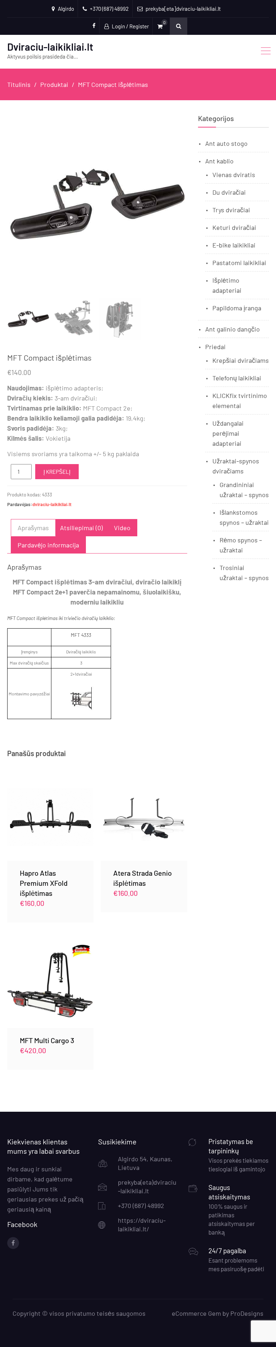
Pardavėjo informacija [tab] (48, 545)
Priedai (215, 347)
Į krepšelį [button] (50, 817)
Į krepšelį (56, 471)
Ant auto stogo (226, 143)
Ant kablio (219, 161)
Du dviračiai (229, 192)
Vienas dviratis (233, 175)
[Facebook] (13, 1243)
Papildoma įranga (236, 308)
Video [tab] (122, 528)
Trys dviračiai (231, 210)
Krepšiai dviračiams (240, 360)
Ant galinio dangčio (232, 329)
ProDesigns (246, 1313)
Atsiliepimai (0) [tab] (81, 528)
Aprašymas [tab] (33, 528)
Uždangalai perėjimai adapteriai (228, 433)
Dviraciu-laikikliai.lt (50, 47)
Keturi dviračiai (234, 227)
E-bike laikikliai (234, 245)
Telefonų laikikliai (236, 378)
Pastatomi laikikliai (239, 263)
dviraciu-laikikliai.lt (52, 504)
